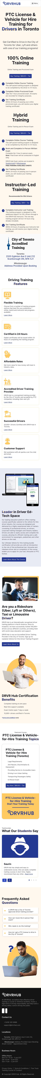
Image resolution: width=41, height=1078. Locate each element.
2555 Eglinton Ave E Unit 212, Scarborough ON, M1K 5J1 (17, 1038)
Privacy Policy (7, 1068)
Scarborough (10, 163)
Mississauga (21, 163)
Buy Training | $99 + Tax (20, 203)
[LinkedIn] (6, 1011)
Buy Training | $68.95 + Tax (20, 76)
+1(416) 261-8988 (10, 1022)
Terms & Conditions (21, 1068)
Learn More (8, 315)
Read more (29, 874)
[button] (29, 880)
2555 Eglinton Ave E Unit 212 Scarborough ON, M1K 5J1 (20, 257)
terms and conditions (9, 717)
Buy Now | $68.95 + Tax (16, 785)
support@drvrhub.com (12, 1025)
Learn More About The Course (14, 559)
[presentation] (4, 880)
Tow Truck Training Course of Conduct (20, 1069)
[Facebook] (3, 1011)
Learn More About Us (10, 644)
